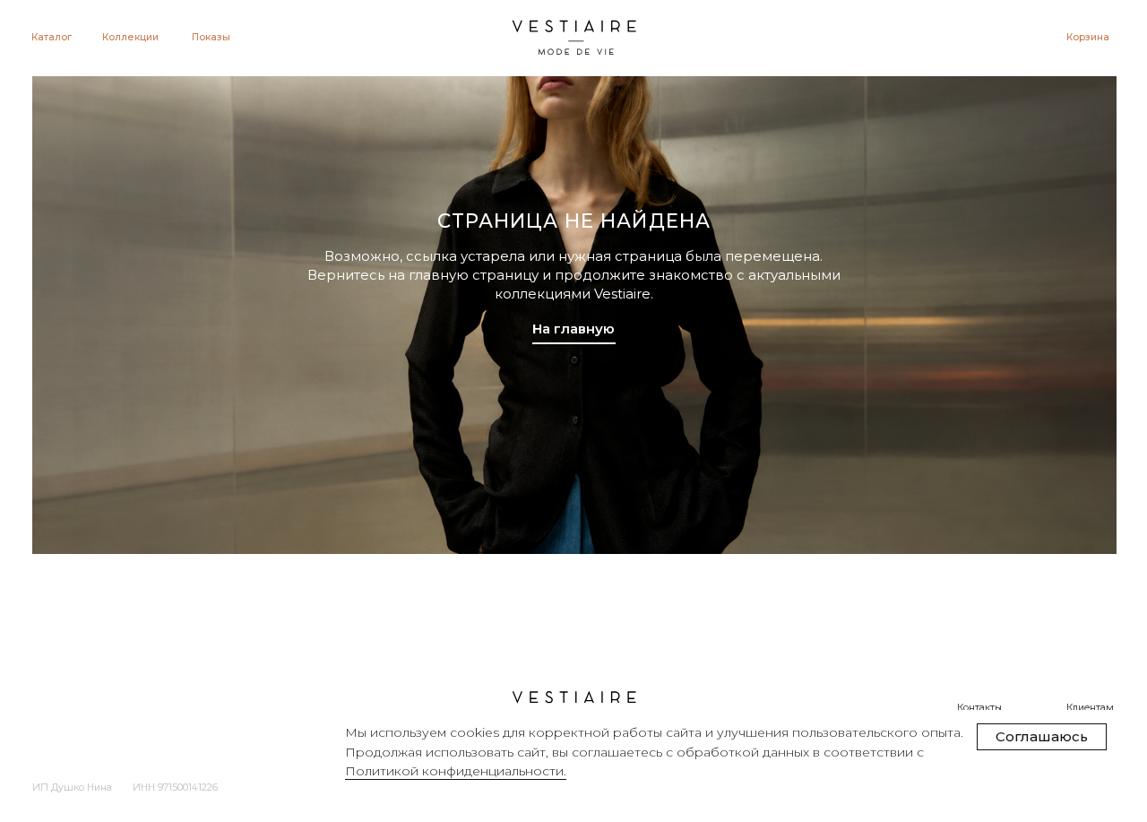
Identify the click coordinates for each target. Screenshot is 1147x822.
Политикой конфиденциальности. (455, 771)
